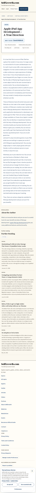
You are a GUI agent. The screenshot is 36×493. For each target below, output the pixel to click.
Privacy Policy (5, 436)
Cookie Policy (5, 445)
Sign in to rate (25, 48)
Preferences (18, 489)
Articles (10, 16)
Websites (4, 409)
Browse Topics (14, 9)
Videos (3, 397)
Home (3, 16)
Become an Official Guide (8, 422)
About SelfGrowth (6, 405)
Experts (3, 384)
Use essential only (26, 484)
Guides (3, 388)
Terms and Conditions (7, 441)
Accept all (10, 484)
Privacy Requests (6, 453)
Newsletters (4, 413)
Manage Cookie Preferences (10, 457)
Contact (3, 427)
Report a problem (7, 465)
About (3, 9)
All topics (4, 379)
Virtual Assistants (21, 16)
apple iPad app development (18, 223)
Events (3, 418)
